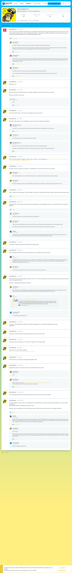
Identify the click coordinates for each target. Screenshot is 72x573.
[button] (32, 3)
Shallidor (14, 231)
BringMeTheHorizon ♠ (16, 125)
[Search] (68, 3)
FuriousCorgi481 (15, 312)
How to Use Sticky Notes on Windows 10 (28, 300)
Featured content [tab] (33, 25)
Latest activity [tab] (16, 25)
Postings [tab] (24, 25)
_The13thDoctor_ (15, 213)
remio (13, 99)
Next (7, 452)
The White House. (36, 11)
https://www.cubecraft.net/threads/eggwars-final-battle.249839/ (37, 382)
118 (63, 16)
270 (23, 16)
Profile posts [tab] (5, 25)
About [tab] (42, 25)
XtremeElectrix (15, 42)
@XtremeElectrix (15, 58)
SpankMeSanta (12, 29)
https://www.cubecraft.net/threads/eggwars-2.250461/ (22, 351)
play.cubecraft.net (54, 3)
